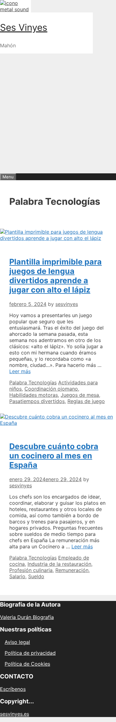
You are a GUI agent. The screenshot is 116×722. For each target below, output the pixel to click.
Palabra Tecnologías (33, 382)
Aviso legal (17, 642)
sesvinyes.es (14, 714)
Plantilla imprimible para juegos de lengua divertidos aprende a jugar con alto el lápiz (55, 275)
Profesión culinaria (31, 570)
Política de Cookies (27, 664)
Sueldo (36, 576)
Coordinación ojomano (51, 389)
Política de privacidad (30, 653)
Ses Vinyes (23, 27)
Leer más (20, 371)
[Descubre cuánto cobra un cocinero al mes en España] (58, 423)
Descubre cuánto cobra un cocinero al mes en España (53, 456)
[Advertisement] (58, 112)
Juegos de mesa (80, 395)
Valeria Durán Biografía (27, 617)
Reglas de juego (86, 401)
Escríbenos (13, 689)
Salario (17, 576)
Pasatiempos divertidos (37, 401)
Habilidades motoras (33, 395)
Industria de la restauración (59, 564)
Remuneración (71, 570)
